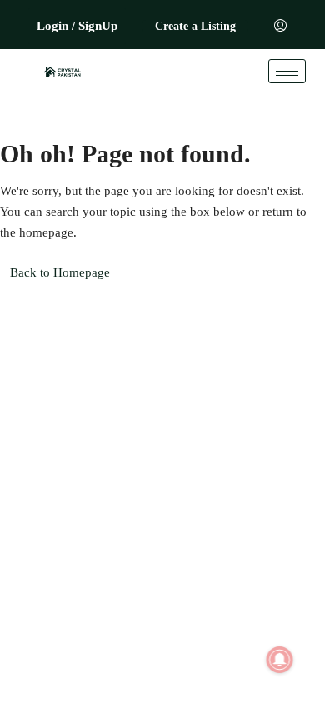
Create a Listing (195, 26)
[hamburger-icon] (287, 71)
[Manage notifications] (280, 659)
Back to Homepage (60, 272)
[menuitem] (280, 26)
